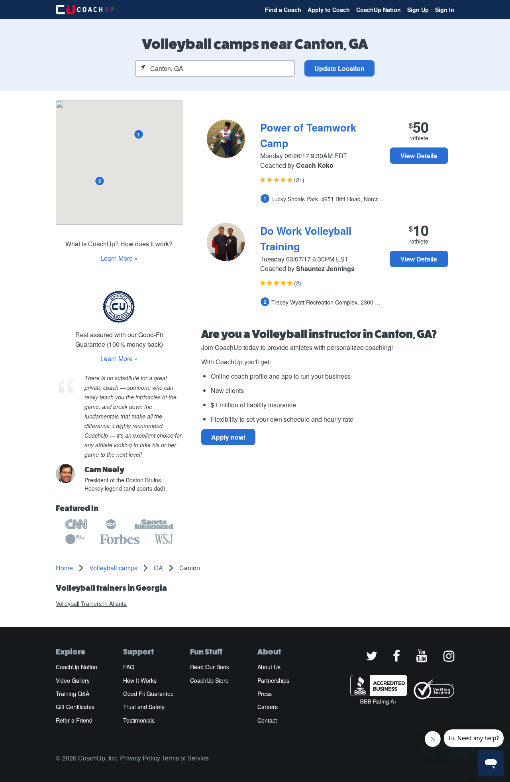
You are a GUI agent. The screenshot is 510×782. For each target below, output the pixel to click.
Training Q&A (72, 694)
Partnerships (273, 680)
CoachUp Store (209, 680)
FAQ (128, 667)
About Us (268, 667)
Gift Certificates (75, 707)
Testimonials (139, 720)
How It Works (140, 680)
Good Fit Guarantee (148, 694)
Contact (267, 720)
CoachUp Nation (378, 10)
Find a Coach (283, 10)
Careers (267, 707)
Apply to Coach (329, 10)
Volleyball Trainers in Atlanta (91, 603)
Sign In (444, 10)
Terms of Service (185, 757)
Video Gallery (73, 680)
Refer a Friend (74, 720)
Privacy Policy (140, 757)
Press (264, 694)
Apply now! (228, 437)
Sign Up (418, 10)
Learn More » (119, 258)
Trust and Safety (144, 707)
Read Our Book (209, 667)
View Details (418, 155)
